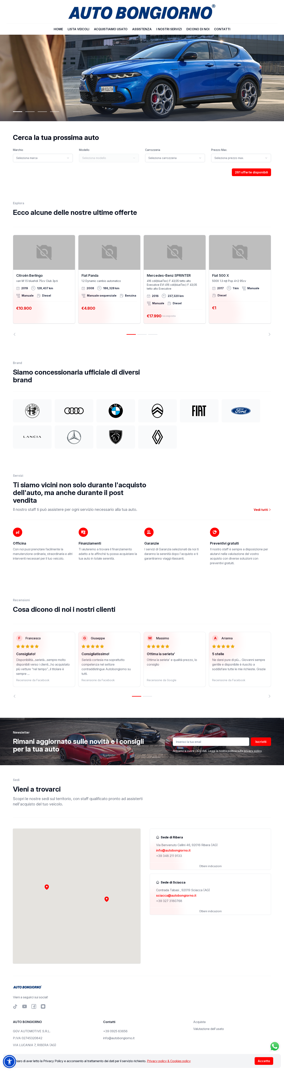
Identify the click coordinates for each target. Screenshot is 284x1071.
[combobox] (43, 158)
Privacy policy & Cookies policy (169, 1061)
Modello (84, 149)
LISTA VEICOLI (78, 29)
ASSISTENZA (142, 29)
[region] (142, 285)
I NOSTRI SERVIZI (169, 29)
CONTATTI (222, 29)
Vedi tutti (261, 510)
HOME (58, 29)
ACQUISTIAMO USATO (111, 29)
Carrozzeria (152, 149)
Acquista (199, 1022)
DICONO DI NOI (197, 29)
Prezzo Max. (219, 149)
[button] (107, 899)
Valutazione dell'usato (208, 1029)
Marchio (18, 149)
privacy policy (253, 750)
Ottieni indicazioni (210, 866)
